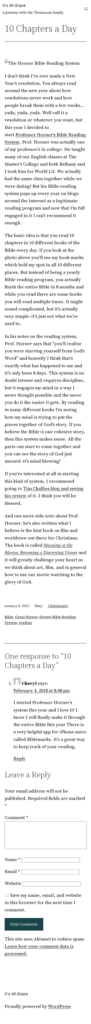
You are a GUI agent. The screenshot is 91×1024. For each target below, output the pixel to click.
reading (25, 622)
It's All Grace (14, 5)
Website (13, 883)
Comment (16, 817)
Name (12, 859)
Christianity (58, 605)
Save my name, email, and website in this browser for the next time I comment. (43, 902)
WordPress (59, 1006)
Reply (19, 758)
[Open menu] (86, 8)
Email (12, 871)
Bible (9, 616)
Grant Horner (26, 616)
